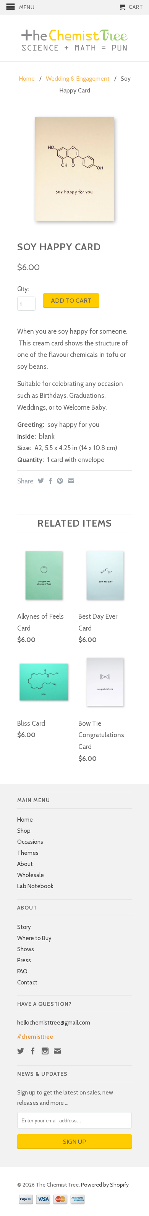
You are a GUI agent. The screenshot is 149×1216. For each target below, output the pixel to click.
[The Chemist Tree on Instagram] (45, 1050)
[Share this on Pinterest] (59, 481)
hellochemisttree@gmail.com (53, 1022)
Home (25, 819)
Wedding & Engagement (78, 78)
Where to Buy (34, 938)
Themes (28, 853)
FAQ (22, 971)
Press (24, 960)
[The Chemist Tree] (74, 38)
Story (24, 927)
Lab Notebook (35, 886)
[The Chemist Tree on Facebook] (32, 1050)
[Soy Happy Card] (74, 169)
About (25, 864)
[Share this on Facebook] (49, 481)
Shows (25, 949)
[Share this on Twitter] (40, 481)
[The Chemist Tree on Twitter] (20, 1050)
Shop (24, 830)
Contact (27, 982)
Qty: (23, 289)
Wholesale (30, 875)
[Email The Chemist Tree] (57, 1050)
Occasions (30, 841)
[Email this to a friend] (70, 481)
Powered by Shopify (105, 1184)
